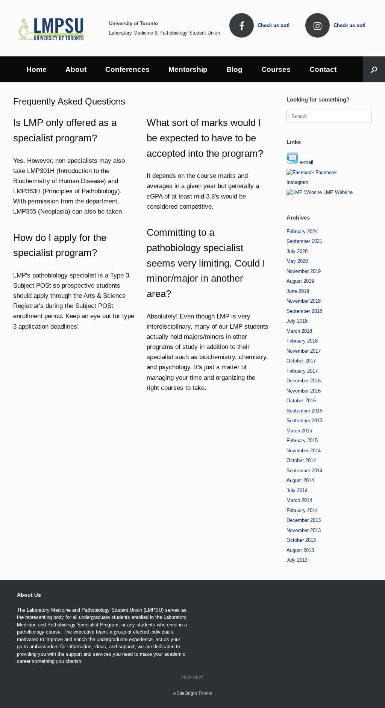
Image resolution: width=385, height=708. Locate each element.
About (75, 69)
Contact (322, 69)
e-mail (306, 162)
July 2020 (297, 251)
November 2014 (303, 450)
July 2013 (297, 560)
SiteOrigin (187, 693)
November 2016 (303, 391)
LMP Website (337, 192)
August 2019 (300, 281)
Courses (276, 69)
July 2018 (297, 321)
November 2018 (303, 301)
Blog (234, 69)
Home (36, 69)
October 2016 (301, 400)
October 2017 (301, 361)
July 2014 (297, 490)
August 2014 (300, 480)
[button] (374, 69)
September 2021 (304, 241)
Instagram (297, 182)
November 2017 (303, 351)
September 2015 (304, 420)
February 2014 (302, 510)
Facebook (325, 172)
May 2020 (297, 261)
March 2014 (299, 500)
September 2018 (304, 311)
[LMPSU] (50, 28)
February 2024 (302, 231)
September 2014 (304, 470)
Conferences (127, 69)
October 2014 (301, 460)
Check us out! (274, 25)
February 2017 (302, 371)
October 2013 (301, 540)
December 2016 (303, 381)
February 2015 (302, 440)
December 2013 (303, 520)
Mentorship (188, 69)
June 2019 (297, 291)
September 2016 (304, 411)
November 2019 (303, 271)
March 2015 (299, 431)
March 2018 (299, 331)
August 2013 (300, 550)
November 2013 (303, 530)
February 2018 (302, 341)
